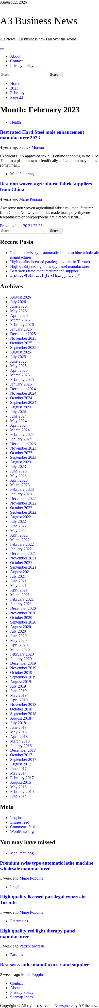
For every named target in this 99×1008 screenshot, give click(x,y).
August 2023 (20, 462)
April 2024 (19, 425)
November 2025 (23, 338)
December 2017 (23, 750)
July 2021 (18, 576)
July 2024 (18, 411)
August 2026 (20, 297)
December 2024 (23, 389)
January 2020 (21, 659)
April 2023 (19, 480)
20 (25, 226)
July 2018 (18, 723)
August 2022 (20, 517)
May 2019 (18, 695)
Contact (16, 61)
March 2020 (20, 649)
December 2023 (23, 443)
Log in (15, 818)
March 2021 (20, 594)
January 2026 (21, 329)
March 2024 (20, 430)
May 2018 (18, 732)
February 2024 (22, 434)
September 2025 (23, 347)
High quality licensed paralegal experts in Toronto (50, 262)
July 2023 (18, 466)
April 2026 (19, 315)
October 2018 (21, 709)
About (15, 56)
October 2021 (21, 562)
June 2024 (18, 416)
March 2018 (20, 741)
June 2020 (18, 636)
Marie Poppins (31, 199)
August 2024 (20, 407)
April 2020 (19, 645)
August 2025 (20, 352)
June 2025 (18, 361)
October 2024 (21, 398)
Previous (7, 226)
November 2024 (23, 393)
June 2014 (18, 796)
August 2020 (20, 627)
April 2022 (19, 535)
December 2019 (23, 663)
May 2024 (18, 421)
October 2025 (21, 343)
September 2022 (23, 512)
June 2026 (18, 306)
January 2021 (21, 604)
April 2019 (19, 700)
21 (30, 226)
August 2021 (20, 572)
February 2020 (22, 654)
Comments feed (22, 827)
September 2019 (23, 677)
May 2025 (18, 366)
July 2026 (18, 302)
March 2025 (20, 375)
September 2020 (23, 622)
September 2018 (23, 713)
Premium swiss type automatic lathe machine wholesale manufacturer (46, 865)
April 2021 (19, 590)
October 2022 (21, 508)
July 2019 (18, 686)
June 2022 (18, 526)
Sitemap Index (21, 997)
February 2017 (22, 778)
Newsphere (63, 1005)
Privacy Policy (22, 65)
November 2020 (23, 613)
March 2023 (20, 485)
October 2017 (21, 755)
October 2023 (21, 453)
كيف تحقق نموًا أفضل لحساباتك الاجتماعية (45, 276)
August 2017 (20, 764)
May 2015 (18, 787)
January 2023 (21, 494)
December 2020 (23, 608)
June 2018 (18, 727)
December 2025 (23, 334)
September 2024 (23, 402)
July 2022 (18, 521)
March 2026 (20, 320)
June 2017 (18, 768)
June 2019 (18, 691)
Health (15, 122)
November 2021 (23, 558)
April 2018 (19, 736)
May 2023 (18, 475)
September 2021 (23, 567)
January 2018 (21, 746)
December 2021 (23, 553)
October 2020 (21, 617)
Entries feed (19, 822)
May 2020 (18, 640)
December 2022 (23, 498)
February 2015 (22, 791)
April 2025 (19, 370)
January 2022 (21, 549)
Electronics (19, 921)
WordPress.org (22, 831)
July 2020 (18, 631)
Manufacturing (22, 174)
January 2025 (21, 384)
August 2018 (20, 718)
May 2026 (18, 311)
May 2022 (18, 530)
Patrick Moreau (31, 147)
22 (35, 226)
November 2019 (23, 668)
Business (17, 955)
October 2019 (21, 672)
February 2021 (22, 599)
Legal (14, 887)
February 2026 (22, 324)
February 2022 (22, 544)
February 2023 (22, 489)
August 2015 (20, 782)
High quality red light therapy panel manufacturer (49, 266)
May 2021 (18, 585)
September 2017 (23, 759)
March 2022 (20, 540)
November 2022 (23, 503)
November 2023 (23, 448)
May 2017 (18, 773)
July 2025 (18, 356)
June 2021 (18, 581)
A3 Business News (38, 20)
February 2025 (22, 379)
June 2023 (18, 471)
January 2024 (21, 439)
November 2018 (23, 704)
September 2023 (23, 457)
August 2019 (20, 681)
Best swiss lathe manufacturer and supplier (44, 271)
